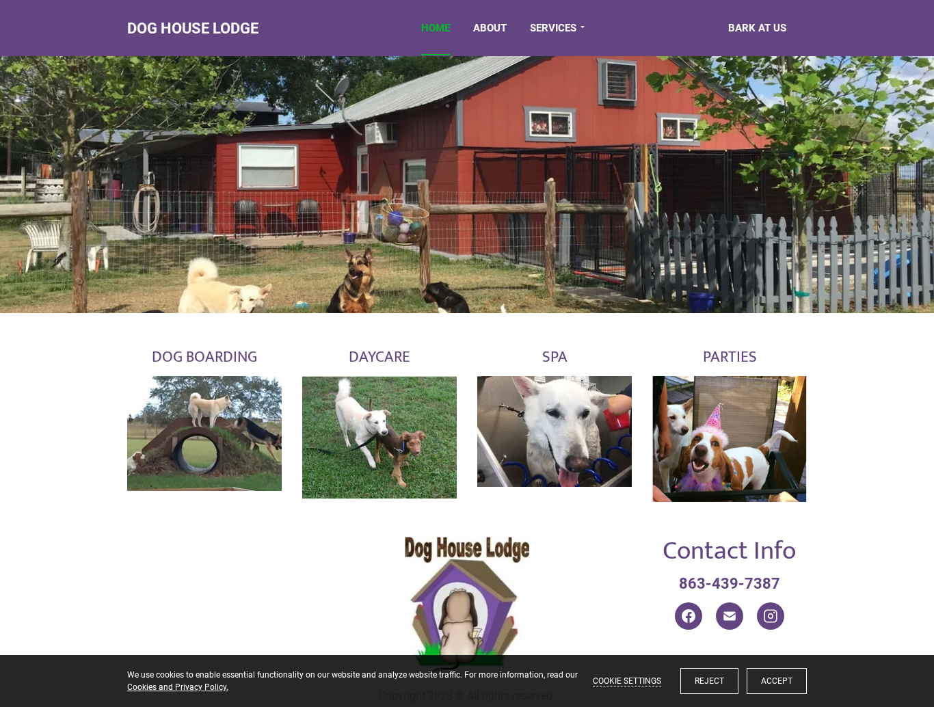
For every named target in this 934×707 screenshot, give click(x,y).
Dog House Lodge (192, 28)
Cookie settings (627, 681)
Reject (709, 681)
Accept (776, 681)
